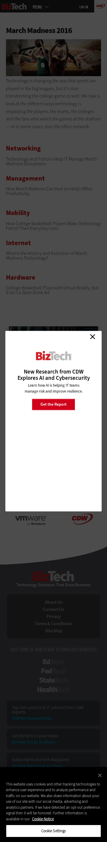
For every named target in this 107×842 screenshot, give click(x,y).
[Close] (99, 775)
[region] (53, 804)
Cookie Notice (43, 818)
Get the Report (53, 404)
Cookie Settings (53, 830)
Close (92, 336)
